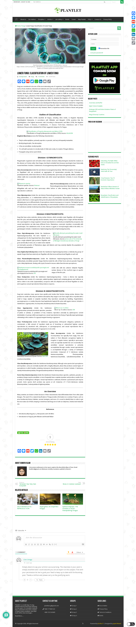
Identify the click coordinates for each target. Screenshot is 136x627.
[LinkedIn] (133, 34)
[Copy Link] (133, 43)
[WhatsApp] (133, 30)
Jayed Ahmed (117, 623)
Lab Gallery (58, 19)
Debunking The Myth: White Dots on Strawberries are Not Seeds (110, 162)
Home (16, 19)
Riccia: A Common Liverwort (72, 483)
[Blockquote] (43, 544)
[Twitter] (133, 26)
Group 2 (74, 609)
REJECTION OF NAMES (96, 106)
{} (52, 544)
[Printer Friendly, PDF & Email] (23, 432)
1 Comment (41, 76)
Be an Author (103, 605)
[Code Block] (46, 544)
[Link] (49, 544)
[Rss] (104, 2)
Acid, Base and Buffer (95, 103)
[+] (55, 544)
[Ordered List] (37, 544)
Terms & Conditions (105, 612)
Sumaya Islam (23, 76)
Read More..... (19, 616)
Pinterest (36, 185)
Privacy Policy (107, 19)
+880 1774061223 (49, 609)
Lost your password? (96, 53)
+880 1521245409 (49, 612)
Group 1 (74, 605)
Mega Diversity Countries (96, 114)
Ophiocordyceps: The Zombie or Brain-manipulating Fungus (70, 508)
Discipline (41, 19)
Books (67, 19)
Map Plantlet (82, 19)
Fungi (23, 26)
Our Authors (37, 2)
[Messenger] (133, 17)
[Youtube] (109, 2)
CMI (73, 310)
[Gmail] (133, 22)
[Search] (122, 2)
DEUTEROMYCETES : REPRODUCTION (24, 508)
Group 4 (74, 615)
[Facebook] (107, 2)
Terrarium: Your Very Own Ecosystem (27, 484)
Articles (49, 19)
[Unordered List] (40, 544)
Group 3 (74, 612)
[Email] (133, 39)
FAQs (89, 19)
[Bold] (26, 544)
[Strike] (34, 544)
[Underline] (31, 544)
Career (74, 19)
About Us (23, 19)
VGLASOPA (69, 133)
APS (34, 273)
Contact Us (98, 19)
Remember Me (104, 48)
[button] (131, 624)
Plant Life (45, 356)
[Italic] (29, 544)
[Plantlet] (68, 9)
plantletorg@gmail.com (51, 605)
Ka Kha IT (101, 623)
